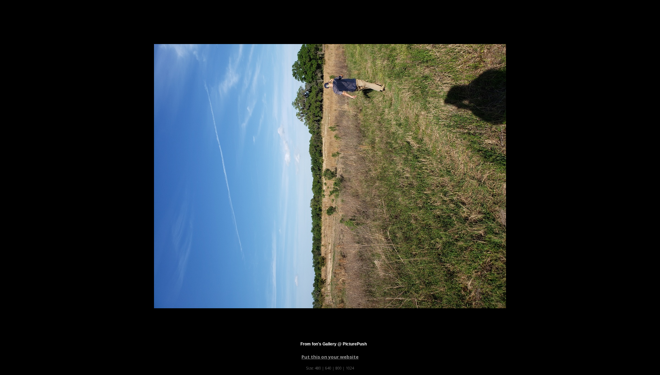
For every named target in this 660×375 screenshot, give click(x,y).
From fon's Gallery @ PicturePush (333, 344)
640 (328, 368)
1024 (350, 368)
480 (318, 368)
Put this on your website (330, 357)
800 (339, 368)
